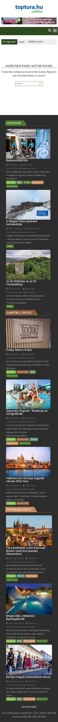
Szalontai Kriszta (34, 228)
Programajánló (37, 182)
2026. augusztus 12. (16, 681)
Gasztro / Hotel (22, 372)
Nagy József (27, 165)
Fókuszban (11, 182)
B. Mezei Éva (29, 354)
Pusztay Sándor (30, 418)
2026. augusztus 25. (16, 558)
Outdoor (27, 182)
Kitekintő (33, 439)
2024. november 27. (16, 228)
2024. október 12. (14, 289)
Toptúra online (12, 186)
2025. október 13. (14, 485)
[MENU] (55, 30)
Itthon (19, 182)
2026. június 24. (14, 418)
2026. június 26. (14, 354)
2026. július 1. (13, 165)
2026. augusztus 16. (16, 623)
